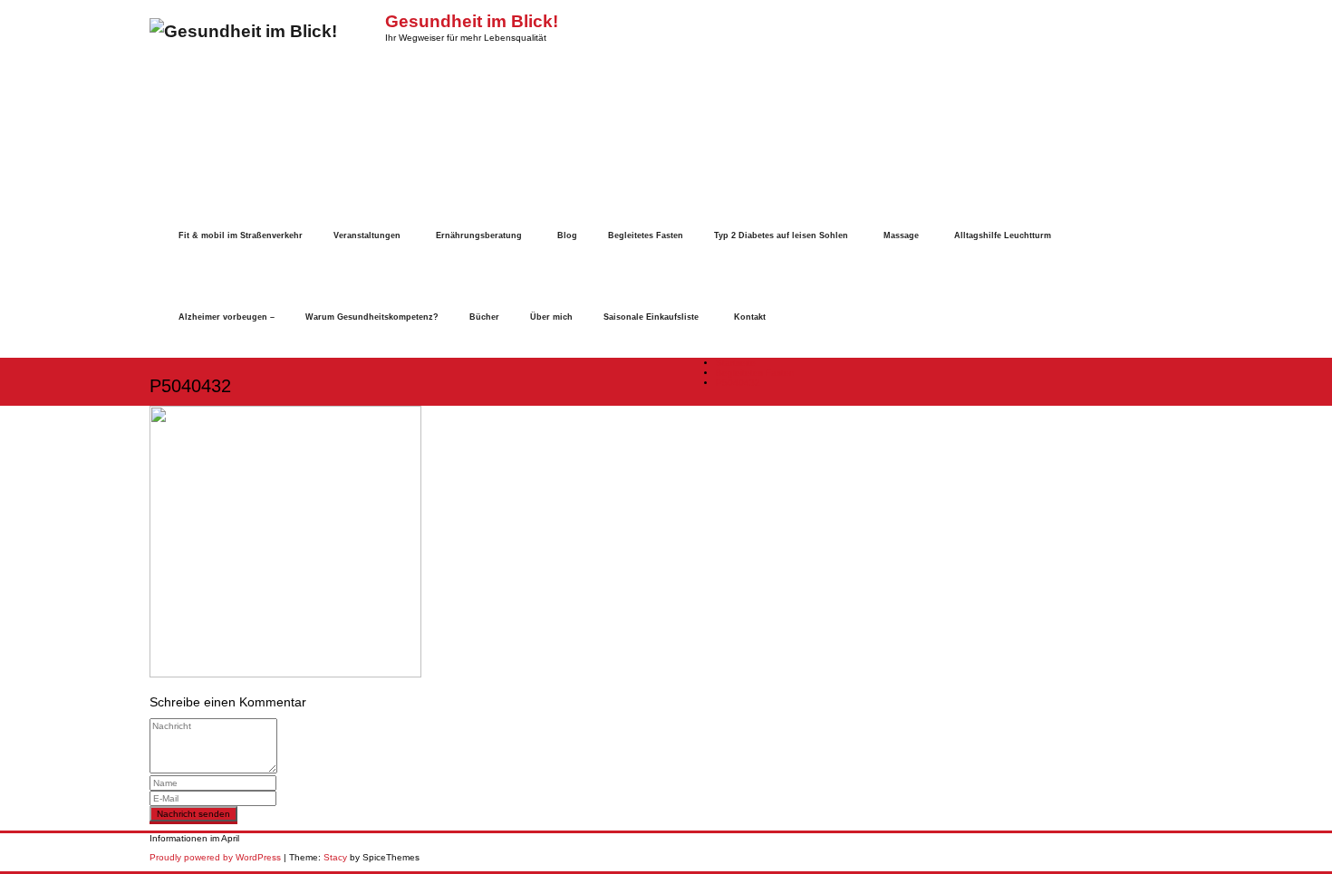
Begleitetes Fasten (645, 235)
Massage (901, 235)
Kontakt (750, 317)
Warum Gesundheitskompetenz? (372, 317)
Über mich (551, 317)
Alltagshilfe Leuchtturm (1002, 235)
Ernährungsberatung (479, 235)
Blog (567, 235)
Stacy (335, 857)
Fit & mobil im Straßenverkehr (241, 235)
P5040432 (738, 383)
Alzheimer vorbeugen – (227, 317)
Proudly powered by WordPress (215, 857)
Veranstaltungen (367, 235)
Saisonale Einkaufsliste (651, 317)
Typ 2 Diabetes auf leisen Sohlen (781, 235)
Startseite (736, 363)
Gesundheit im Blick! (471, 21)
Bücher (484, 317)
